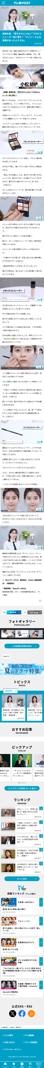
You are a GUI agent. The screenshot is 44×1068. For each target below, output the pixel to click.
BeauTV (6, 656)
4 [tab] (25, 782)
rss (31, 1013)
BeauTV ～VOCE (19, 588)
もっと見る (22, 878)
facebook (22, 1013)
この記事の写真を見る (22, 646)
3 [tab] (23, 782)
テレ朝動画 (29, 1035)
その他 (12, 1027)
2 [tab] (20, 782)
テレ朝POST (22, 3)
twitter (12, 1013)
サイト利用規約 (31, 1042)
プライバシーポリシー (13, 1049)
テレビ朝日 (8, 1035)
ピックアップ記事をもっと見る (22, 788)
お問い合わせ (9, 1042)
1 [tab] (18, 782)
